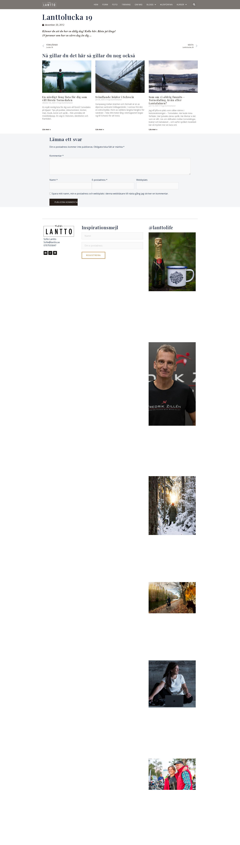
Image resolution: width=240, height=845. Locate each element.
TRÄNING (126, 4)
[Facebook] (46, 253)
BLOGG (150, 4)
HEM (96, 4)
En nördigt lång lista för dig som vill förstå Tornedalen (64, 98)
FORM (105, 4)
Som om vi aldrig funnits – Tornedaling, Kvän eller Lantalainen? (167, 100)
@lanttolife (161, 227)
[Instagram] (50, 253)
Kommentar (56, 155)
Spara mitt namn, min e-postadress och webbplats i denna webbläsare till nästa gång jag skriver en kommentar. (110, 193)
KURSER (180, 4)
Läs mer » (46, 129)
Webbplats (142, 179)
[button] (194, 5)
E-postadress (99, 179)
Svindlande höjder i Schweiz (114, 97)
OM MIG (138, 4)
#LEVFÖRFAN (166, 4)
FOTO (115, 4)
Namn (53, 179)
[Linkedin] (55, 253)
